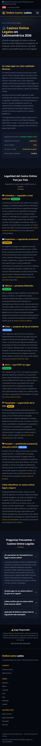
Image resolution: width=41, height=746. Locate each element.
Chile (3, 693)
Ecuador (4, 704)
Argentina (5, 683)
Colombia (5, 690)
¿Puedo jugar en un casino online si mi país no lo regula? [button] (18, 592)
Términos (5, 725)
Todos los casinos (7, 670)
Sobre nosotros (7, 714)
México (4, 686)
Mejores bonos (6, 673)
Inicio (3, 23)
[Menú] (37, 12)
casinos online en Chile (20, 359)
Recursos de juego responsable (20, 643)
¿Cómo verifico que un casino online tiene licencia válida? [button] (18, 602)
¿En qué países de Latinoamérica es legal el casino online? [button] (18, 556)
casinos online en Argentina (12, 277)
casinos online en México (23, 321)
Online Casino (19, 12)
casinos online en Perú (12, 397)
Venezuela (5, 701)
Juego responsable (8, 718)
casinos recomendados (10, 519)
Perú (3, 697)
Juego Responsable (13, 7)
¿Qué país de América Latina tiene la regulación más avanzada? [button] (19, 613)
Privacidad (5, 721)
